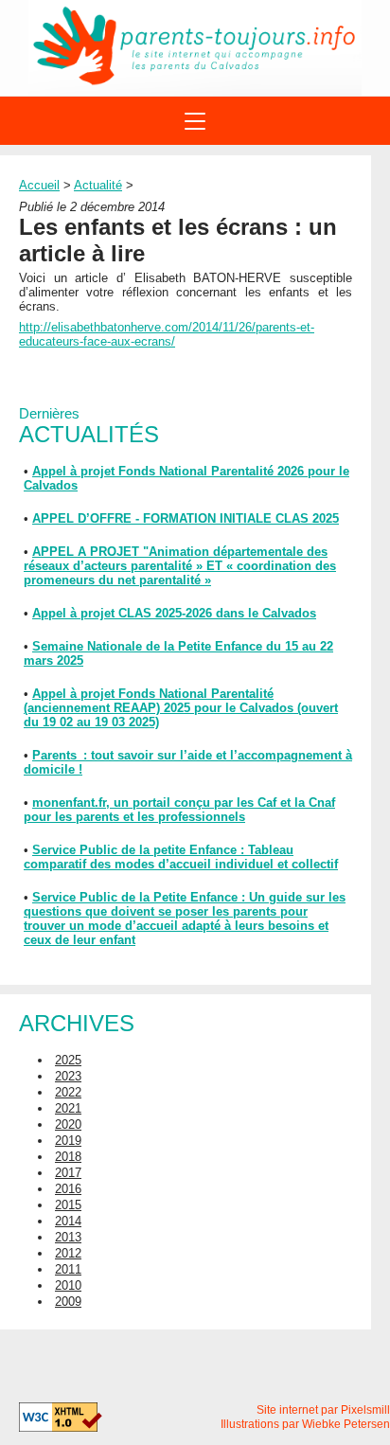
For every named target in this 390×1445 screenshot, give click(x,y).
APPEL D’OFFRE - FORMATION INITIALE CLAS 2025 (185, 518)
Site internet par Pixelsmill (323, 1410)
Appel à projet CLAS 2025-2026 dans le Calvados (174, 613)
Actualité (98, 185)
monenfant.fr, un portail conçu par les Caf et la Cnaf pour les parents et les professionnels (179, 809)
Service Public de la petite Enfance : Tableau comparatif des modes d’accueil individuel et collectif (181, 857)
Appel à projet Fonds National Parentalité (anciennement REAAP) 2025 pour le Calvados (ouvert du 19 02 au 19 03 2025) (181, 708)
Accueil (39, 185)
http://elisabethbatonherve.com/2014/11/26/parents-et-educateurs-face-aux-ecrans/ (166, 334)
